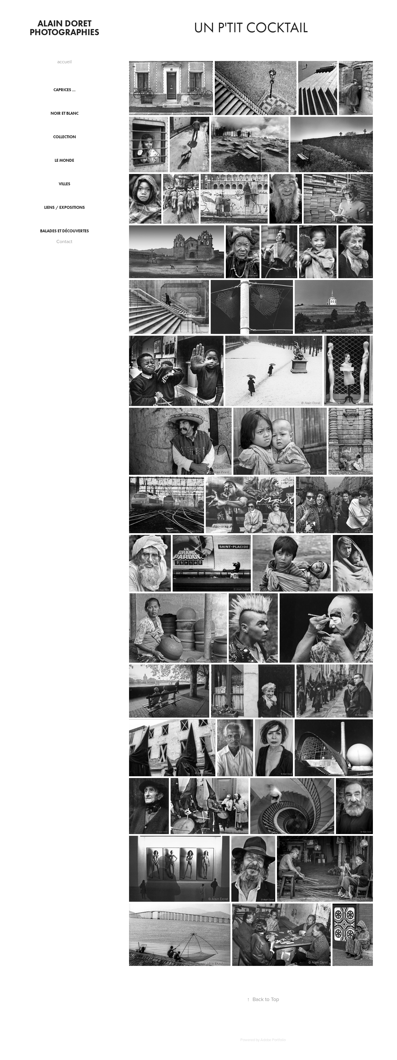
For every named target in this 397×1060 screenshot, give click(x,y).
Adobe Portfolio (273, 1039)
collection (64, 136)
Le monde (64, 160)
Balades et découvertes (64, 231)
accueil (64, 61)
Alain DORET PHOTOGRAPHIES (64, 27)
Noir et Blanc (64, 113)
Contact (64, 241)
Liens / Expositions (64, 207)
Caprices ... (64, 89)
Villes (64, 184)
